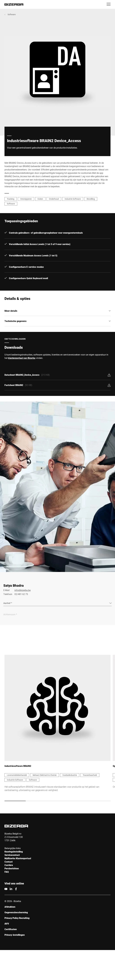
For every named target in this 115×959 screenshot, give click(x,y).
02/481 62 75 (21, 594)
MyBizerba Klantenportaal (17, 858)
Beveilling (91, 199)
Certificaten (10, 929)
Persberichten (11, 868)
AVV (6, 923)
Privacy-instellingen (14, 934)
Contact (8, 861)
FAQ (6, 871)
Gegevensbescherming (16, 912)
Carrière (8, 865)
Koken (40, 199)
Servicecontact (12, 854)
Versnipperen (26, 199)
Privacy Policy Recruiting (16, 917)
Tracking (10, 199)
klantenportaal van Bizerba (21, 357)
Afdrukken (9, 906)
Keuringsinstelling (13, 851)
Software (12, 14)
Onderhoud (54, 199)
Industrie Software (73, 199)
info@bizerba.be (22, 590)
